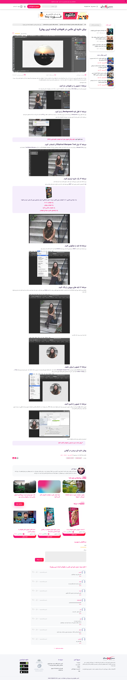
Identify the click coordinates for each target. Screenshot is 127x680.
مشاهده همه (19, 504)
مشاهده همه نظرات (59, 648)
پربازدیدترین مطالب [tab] (95, 25)
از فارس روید (70, 455)
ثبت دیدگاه (39, 560)
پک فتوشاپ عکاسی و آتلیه (49, 208)
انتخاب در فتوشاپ (70, 458)
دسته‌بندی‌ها (93, 6)
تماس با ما (78, 665)
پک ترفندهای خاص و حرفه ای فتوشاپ (49, 210)
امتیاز (85, 545)
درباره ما (78, 662)
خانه (85, 24)
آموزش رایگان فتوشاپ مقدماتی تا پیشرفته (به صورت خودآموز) (71, 24)
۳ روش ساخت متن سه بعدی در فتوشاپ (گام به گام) (70, 443)
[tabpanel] (102, 39)
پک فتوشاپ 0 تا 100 (48, 202)
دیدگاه (85, 550)
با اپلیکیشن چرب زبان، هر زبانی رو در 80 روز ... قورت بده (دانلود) (63, 1)
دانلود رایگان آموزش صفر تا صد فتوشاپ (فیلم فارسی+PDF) (61, 139)
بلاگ (79, 671)
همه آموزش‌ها (87, 6)
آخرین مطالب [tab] (108, 25)
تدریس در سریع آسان (34, 6)
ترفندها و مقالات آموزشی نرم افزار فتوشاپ (50, 24)
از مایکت (65, 455)
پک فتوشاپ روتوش (48, 205)
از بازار (62, 455)
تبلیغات (78, 667)
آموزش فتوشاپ (78, 458)
